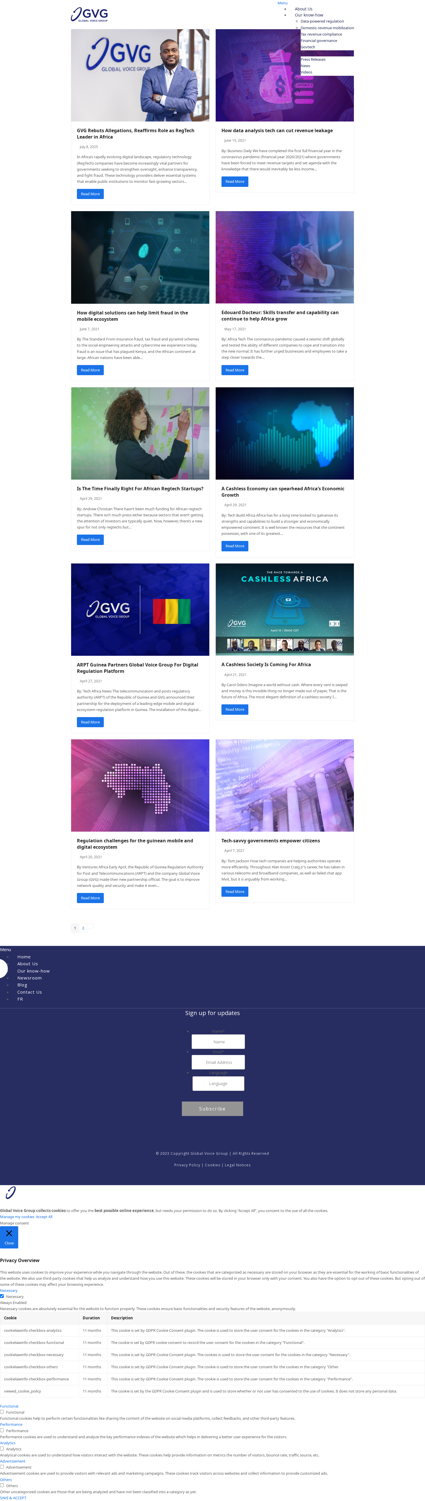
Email (218, 1051)
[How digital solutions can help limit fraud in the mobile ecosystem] (140, 256)
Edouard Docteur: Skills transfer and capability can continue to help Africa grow (280, 315)
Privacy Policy (187, 1165)
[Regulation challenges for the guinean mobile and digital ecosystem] (140, 785)
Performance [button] (11, 1424)
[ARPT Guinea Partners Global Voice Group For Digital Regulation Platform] (140, 609)
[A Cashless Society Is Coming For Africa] (285, 609)
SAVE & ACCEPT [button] (13, 1497)
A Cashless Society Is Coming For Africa (266, 664)
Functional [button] (9, 1406)
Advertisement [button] (12, 1461)
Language (218, 1072)
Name (218, 1031)
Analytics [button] (7, 1442)
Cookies (212, 1165)
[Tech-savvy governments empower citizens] (285, 785)
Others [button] (6, 1479)
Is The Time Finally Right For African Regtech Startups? (140, 488)
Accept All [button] (44, 1216)
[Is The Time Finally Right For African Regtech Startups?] (140, 433)
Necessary (15, 1296)
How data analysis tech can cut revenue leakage (277, 130)
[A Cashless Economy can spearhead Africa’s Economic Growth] (285, 433)
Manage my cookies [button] (17, 1216)
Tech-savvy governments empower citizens (270, 840)
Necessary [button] (9, 1290)
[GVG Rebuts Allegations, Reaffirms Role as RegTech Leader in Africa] (140, 75)
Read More (90, 193)
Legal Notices (238, 1165)
